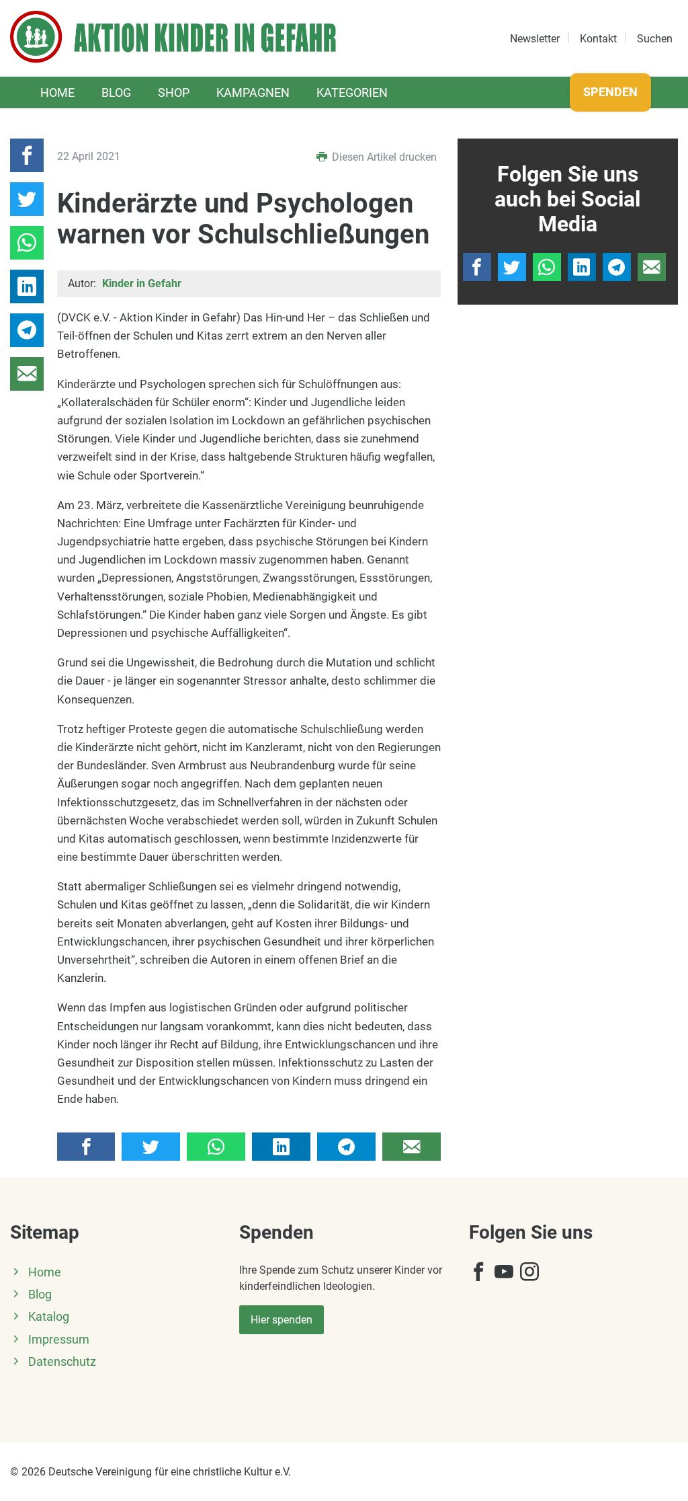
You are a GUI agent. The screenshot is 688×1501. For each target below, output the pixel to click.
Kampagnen (253, 92)
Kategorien (352, 92)
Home (57, 92)
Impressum (58, 1339)
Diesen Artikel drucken (383, 157)
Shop (173, 92)
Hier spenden (281, 1319)
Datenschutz (62, 1362)
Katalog (48, 1316)
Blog (116, 92)
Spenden (610, 92)
